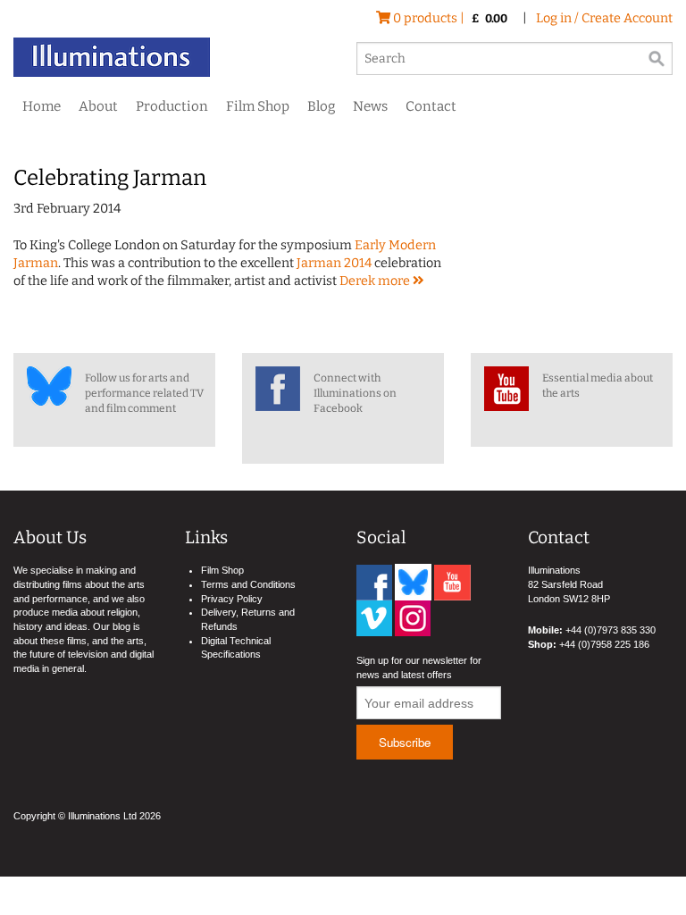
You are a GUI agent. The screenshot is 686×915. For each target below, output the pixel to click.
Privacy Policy (232, 598)
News (370, 106)
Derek (358, 281)
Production (172, 106)
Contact (431, 106)
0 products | (448, 18)
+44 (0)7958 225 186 (604, 644)
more (395, 281)
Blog (321, 106)
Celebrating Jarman (109, 177)
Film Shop (257, 106)
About (98, 106)
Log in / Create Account (604, 18)
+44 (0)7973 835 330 (610, 630)
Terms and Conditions (248, 584)
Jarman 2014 (334, 263)
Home (41, 106)
